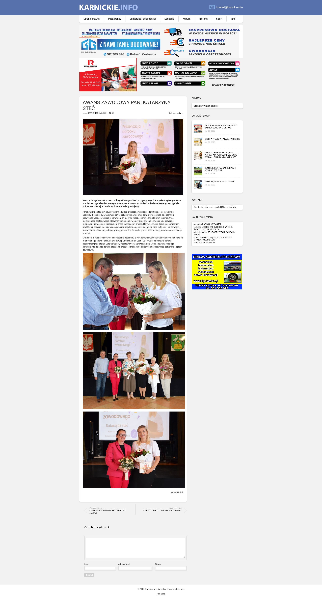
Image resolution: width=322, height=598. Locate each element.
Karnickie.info (151, 589)
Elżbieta (197, 227)
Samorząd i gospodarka (143, 18)
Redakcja (161, 594)
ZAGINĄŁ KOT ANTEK (211, 224)
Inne (233, 18)
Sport (219, 18)
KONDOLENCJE (208, 242)
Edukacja (169, 18)
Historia (203, 18)
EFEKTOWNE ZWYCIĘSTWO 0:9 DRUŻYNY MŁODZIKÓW (213, 238)
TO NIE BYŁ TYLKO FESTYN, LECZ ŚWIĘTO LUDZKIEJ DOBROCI (213, 228)
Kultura (187, 18)
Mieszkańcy (114, 18)
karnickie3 (93, 113)
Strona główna (92, 18)
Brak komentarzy (176, 113)
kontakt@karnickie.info (230, 7)
